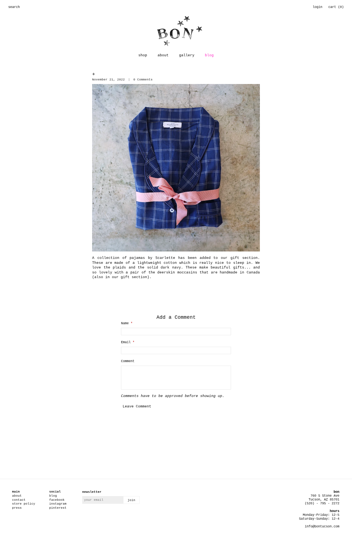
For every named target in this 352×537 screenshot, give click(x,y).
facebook (57, 500)
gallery (186, 55)
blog (209, 55)
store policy (23, 503)
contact (19, 500)
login (317, 7)
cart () (336, 7)
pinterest (58, 508)
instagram (58, 503)
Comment (127, 361)
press (17, 508)
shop (142, 55)
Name (127, 323)
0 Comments (143, 79)
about (163, 55)
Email (127, 342)
